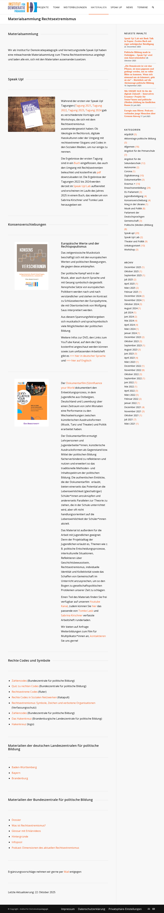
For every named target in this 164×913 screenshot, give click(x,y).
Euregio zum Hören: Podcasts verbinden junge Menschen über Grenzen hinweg (140, 113)
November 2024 (132, 300)
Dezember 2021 (132, 407)
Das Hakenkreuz (22, 718)
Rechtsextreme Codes (25, 691)
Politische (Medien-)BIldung (138, 224)
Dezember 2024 (132, 295)
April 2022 (129, 390)
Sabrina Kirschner (71, 615)
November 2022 (132, 370)
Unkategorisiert (132, 245)
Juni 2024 (129, 316)
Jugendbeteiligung (133, 196)
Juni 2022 (129, 382)
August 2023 (130, 349)
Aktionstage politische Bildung (140, 138)
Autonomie (130, 167)
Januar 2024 (130, 333)
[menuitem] (31, 7)
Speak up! (129, 233)
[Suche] (153, 7)
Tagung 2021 (83, 105)
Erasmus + (129, 183)
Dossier (16, 820)
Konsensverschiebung (135, 200)
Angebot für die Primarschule (139, 150)
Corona (128, 171)
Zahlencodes (19, 680)
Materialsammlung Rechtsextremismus (42, 18)
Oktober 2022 (131, 374)
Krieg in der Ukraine (134, 204)
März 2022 (129, 394)
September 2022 (133, 378)
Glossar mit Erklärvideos (26, 831)
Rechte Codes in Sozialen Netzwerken (34, 697)
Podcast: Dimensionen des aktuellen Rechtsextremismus (45, 847)
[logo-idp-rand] (22, 9)
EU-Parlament (131, 191)
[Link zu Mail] (148, 908)
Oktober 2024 (131, 304)
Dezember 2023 (132, 337)
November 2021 (132, 411)
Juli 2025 (128, 279)
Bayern (16, 773)
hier (94, 606)
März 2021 (129, 423)
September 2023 (133, 345)
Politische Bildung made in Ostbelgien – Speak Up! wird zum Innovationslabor (138, 55)
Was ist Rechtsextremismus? (29, 825)
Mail (66, 871)
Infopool (17, 842)
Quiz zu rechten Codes (25, 686)
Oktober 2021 (131, 415)
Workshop (129, 249)
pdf (99, 172)
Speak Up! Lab (82, 186)
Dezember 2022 (132, 365)
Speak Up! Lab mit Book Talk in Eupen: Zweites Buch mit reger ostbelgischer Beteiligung (139, 41)
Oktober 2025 (131, 271)
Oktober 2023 (131, 341)
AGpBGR (128, 134)
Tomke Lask (85, 611)
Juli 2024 (128, 312)
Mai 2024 (129, 320)
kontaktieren (98, 636)
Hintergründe (20, 836)
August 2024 (130, 308)
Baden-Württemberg (24, 767)
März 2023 (129, 361)
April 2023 (129, 357)
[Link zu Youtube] (153, 908)
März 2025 (129, 287)
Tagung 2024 (93, 110)
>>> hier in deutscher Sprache (88, 356)
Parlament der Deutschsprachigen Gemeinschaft (134, 216)
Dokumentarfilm (132, 179)
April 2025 (129, 283)
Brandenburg (20, 778)
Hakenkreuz (19, 724)
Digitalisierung (131, 175)
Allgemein (129, 146)
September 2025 (133, 275)
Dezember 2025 (132, 267)
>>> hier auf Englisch (78, 360)
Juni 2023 (129, 353)
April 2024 (129, 324)
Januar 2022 (130, 402)
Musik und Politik (133, 208)
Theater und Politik (134, 241)
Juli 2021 (128, 419)
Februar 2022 (131, 398)
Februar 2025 (131, 291)
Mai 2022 (129, 386)
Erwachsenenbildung (135, 187)
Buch (77, 163)
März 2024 (129, 328)
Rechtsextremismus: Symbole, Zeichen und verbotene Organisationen (53, 703)
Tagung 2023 (76, 110)
